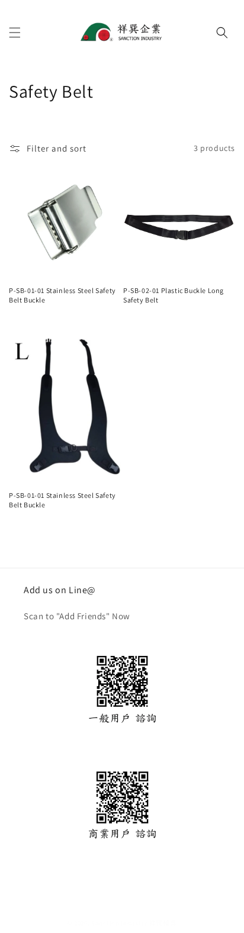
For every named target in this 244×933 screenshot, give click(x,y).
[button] (15, 33)
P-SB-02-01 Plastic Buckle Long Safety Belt (173, 295)
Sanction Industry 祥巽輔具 (133, 923)
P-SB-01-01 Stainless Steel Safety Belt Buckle (62, 295)
